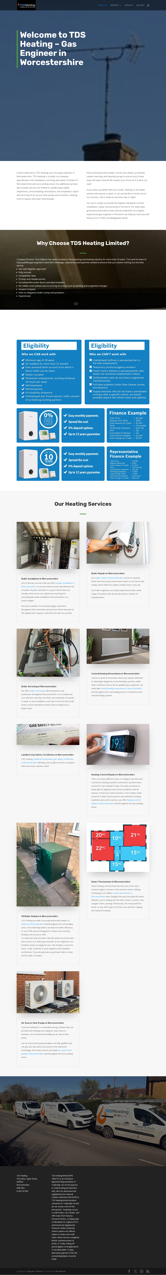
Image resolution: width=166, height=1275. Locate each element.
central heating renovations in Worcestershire (121, 688)
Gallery (140, 5)
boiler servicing (36, 690)
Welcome (102, 5)
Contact (128, 5)
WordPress (61, 1271)
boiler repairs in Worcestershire (109, 577)
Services (114, 5)
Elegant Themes (35, 1271)
